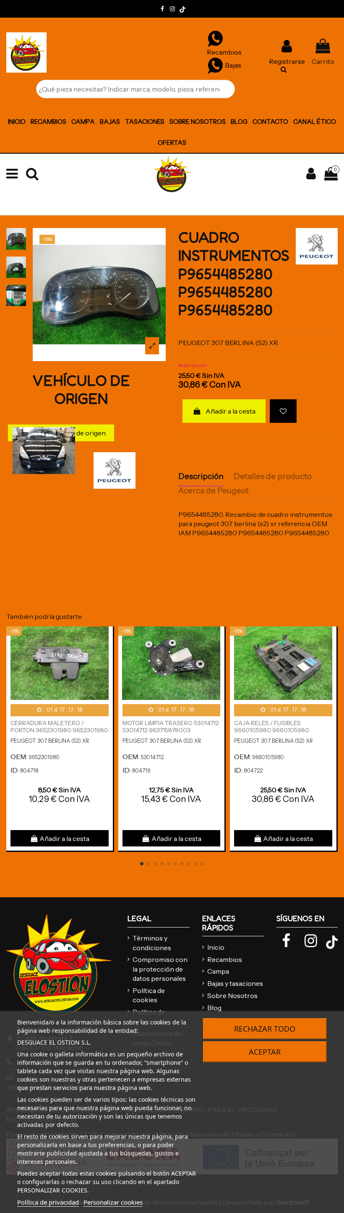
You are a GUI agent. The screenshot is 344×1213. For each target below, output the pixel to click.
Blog (214, 1007)
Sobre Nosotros (232, 995)
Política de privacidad (48, 1202)
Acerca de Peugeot (213, 490)
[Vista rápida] (106, 655)
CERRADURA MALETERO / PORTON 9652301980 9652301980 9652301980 (59, 730)
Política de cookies (149, 995)
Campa (218, 971)
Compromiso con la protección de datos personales (160, 968)
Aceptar (265, 1052)
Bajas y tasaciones (235, 983)
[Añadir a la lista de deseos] (283, 411)
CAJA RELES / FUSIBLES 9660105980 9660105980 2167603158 (271, 730)
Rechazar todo (264, 1029)
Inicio (215, 947)
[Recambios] (215, 38)
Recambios (224, 959)
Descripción (201, 476)
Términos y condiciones (152, 942)
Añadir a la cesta (230, 411)
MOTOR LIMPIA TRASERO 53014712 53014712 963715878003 (170, 726)
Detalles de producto (273, 476)
